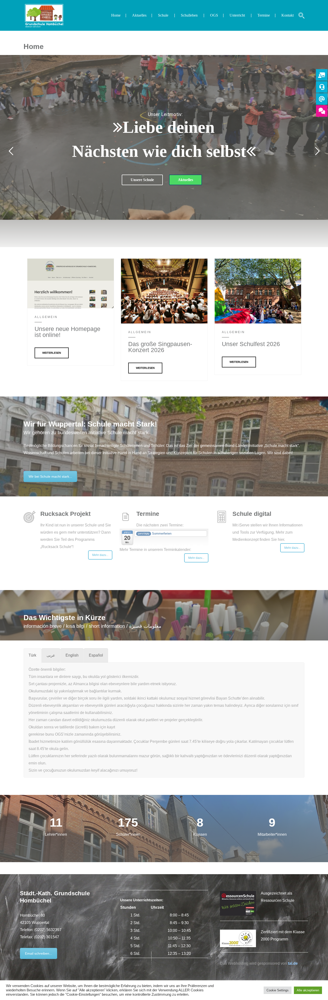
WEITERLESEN (51, 352)
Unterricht (237, 15)
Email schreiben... (38, 953)
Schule (163, 15)
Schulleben (189, 15)
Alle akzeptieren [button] (308, 990)
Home (116, 15)
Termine (263, 15)
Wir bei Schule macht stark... (50, 476)
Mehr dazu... (100, 555)
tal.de (293, 963)
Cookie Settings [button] (278, 990)
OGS (214, 15)
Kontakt (287, 15)
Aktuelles (139, 15)
